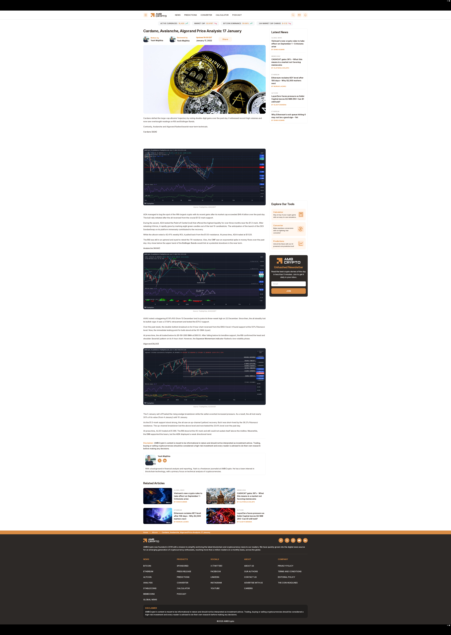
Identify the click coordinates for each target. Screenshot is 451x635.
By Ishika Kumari (180, 502)
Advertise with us (253, 583)
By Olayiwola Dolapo (246, 502)
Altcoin (240, 510)
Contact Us (250, 577)
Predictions (190, 15)
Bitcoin (147, 566)
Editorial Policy (286, 577)
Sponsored (183, 566)
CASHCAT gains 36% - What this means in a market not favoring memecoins (250, 496)
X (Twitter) (216, 566)
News (178, 15)
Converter (206, 15)
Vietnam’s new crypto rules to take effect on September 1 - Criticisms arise (188, 496)
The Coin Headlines (288, 583)
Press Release (184, 571)
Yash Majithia (157, 40)
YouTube (215, 588)
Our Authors (251, 571)
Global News (179, 490)
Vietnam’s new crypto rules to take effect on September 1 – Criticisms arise (287, 44)
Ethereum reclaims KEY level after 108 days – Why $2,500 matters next (287, 81)
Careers (248, 588)
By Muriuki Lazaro (181, 522)
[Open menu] (145, 15)
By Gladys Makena (244, 522)
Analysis (148, 583)
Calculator (222, 15)
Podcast (237, 15)
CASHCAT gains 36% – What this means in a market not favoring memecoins (286, 62)
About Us (249, 566)
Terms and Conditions (289, 571)
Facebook (216, 571)
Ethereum (178, 510)
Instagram (216, 583)
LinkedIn (215, 577)
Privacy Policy (285, 566)
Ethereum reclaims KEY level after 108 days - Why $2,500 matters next (187, 516)
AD (447, 1)
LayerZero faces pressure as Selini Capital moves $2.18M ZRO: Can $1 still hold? (250, 516)
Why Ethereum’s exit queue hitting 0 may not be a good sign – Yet (288, 116)
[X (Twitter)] (159, 460)
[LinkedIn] (165, 460)
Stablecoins (149, 588)
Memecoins (241, 490)
